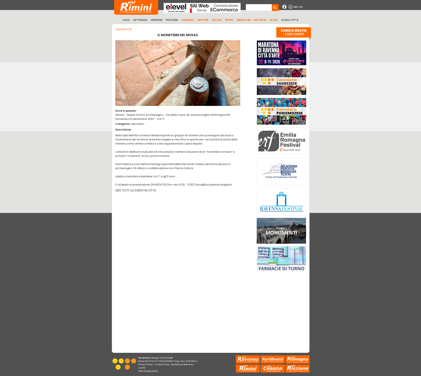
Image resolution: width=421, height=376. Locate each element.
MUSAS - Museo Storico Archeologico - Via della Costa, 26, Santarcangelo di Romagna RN (172, 115)
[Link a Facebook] (284, 7)
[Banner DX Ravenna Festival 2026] (281, 216)
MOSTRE (203, 20)
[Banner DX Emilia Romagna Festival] (281, 155)
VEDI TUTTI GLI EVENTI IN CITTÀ (135, 190)
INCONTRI (260, 20)
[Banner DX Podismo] (281, 125)
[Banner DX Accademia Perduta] (281, 186)
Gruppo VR (157, 357)
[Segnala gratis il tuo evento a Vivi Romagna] (293, 34)
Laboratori (123, 29)
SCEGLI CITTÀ (289, 20)
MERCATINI (244, 20)
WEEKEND (156, 20)
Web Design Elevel (148, 371)
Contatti (168, 357)
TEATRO (216, 20)
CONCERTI (187, 20)
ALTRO (274, 20)
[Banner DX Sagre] (281, 96)
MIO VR (298, 7)
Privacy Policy (145, 364)
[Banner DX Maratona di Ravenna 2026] (281, 66)
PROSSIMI (172, 20)
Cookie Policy (162, 364)
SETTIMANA (140, 20)
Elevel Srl (143, 361)
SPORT (229, 20)
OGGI (126, 20)
